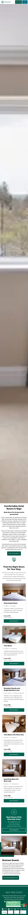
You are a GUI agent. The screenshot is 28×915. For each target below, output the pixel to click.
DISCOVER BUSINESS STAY (10, 878)
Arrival (5, 909)
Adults (17, 908)
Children (24, 908)
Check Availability (14, 621)
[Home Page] (6, 2)
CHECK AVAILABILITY (14, 553)
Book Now (18, 2)
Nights (11, 908)
